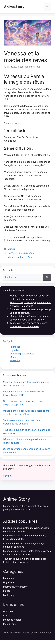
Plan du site (9, 624)
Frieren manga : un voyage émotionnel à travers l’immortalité (24, 393)
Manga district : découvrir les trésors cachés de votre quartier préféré (27, 412)
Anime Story (14, 7)
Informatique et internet (22, 353)
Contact (7, 475)
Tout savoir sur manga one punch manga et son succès (26, 432)
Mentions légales (12, 619)
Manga (11, 249)
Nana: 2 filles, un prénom (21, 253)
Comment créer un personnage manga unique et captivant (23, 403)
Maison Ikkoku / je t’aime (21, 257)
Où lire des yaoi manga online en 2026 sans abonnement (26, 451)
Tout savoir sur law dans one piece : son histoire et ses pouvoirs (24, 422)
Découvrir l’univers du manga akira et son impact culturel (25, 441)
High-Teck (15, 350)
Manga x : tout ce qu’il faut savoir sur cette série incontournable (26, 384)
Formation (15, 346)
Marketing (15, 360)
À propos (8, 611)
